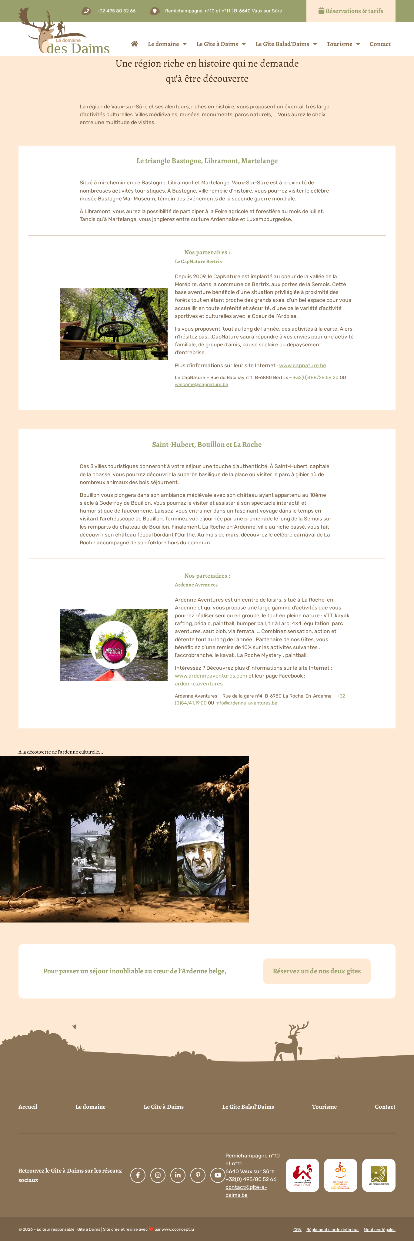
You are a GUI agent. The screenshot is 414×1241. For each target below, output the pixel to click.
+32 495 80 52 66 (116, 11)
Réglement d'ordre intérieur (332, 1229)
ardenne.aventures (199, 684)
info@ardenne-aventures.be (246, 703)
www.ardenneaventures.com (211, 676)
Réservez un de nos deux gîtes (317, 971)
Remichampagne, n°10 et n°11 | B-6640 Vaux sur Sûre (223, 11)
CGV (297, 1229)
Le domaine (163, 44)
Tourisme (339, 44)
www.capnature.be (302, 365)
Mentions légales (380, 1229)
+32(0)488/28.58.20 (316, 377)
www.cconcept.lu (178, 1229)
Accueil (27, 1106)
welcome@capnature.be (201, 384)
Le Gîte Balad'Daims (248, 1106)
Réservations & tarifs (353, 10)
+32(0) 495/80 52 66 (251, 1179)
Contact (380, 44)
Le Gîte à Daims (217, 44)
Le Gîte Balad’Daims (282, 44)
